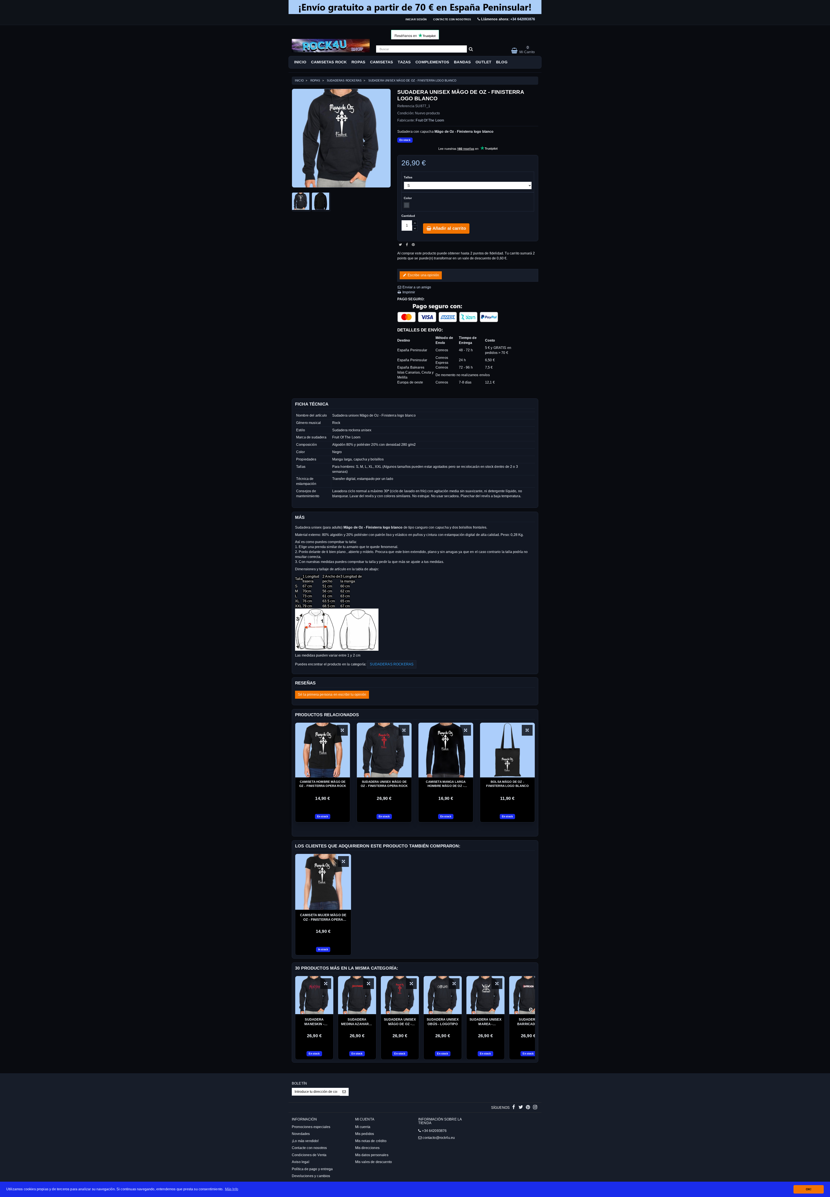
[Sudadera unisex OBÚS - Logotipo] (443, 995)
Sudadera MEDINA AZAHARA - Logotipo (357, 1022)
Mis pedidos (364, 1134)
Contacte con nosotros (452, 19)
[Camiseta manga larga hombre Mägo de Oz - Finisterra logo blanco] (445, 750)
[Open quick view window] (343, 861)
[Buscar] (471, 49)
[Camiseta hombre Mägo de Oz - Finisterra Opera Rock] (322, 750)
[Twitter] (521, 1107)
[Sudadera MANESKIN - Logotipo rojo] (314, 995)
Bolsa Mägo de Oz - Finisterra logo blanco (507, 784)
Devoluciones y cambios (311, 1176)
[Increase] (414, 222)
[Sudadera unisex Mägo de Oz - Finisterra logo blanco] (301, 201)
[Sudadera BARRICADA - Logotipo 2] (528, 995)
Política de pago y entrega (312, 1169)
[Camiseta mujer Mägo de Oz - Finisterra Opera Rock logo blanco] (323, 882)
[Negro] (406, 205)
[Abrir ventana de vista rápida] (342, 730)
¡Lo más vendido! (305, 1141)
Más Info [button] (231, 1189)
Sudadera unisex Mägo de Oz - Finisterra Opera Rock (384, 784)
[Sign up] (344, 1092)
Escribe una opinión (423, 275)
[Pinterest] (528, 1107)
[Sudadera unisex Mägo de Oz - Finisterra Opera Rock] (384, 750)
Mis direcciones (367, 1148)
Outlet (483, 62)
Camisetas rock (329, 62)
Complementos (432, 62)
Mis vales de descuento (373, 1162)
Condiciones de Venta (309, 1155)
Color (408, 198)
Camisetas (381, 62)
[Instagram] (535, 1107)
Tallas (408, 177)
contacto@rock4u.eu (439, 1137)
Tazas (404, 62)
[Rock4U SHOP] (331, 45)
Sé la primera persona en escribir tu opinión (332, 694)
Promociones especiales (311, 1127)
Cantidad (408, 215)
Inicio (300, 62)
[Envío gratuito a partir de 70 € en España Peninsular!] (415, 7)
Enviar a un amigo (416, 287)
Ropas (358, 62)
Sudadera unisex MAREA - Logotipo (485, 1022)
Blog (502, 62)
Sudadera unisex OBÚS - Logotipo (442, 1022)
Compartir (406, 244)
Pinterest (413, 244)
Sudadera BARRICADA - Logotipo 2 (528, 1022)
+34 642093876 (522, 19)
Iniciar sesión (416, 19)
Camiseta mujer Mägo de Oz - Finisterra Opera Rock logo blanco (323, 917)
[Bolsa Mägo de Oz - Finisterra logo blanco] (507, 750)
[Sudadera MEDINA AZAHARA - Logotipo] (357, 995)
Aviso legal (300, 1162)
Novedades (301, 1134)
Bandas (462, 62)
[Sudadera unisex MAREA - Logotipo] (485, 995)
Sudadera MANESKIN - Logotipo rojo (314, 1022)
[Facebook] (514, 1107)
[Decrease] (415, 228)
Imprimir (408, 292)
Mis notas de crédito (370, 1141)
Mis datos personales (371, 1155)
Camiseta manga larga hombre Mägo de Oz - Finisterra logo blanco (446, 784)
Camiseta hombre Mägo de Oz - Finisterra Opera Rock (322, 784)
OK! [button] (808, 1189)
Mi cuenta (362, 1127)
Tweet (400, 244)
